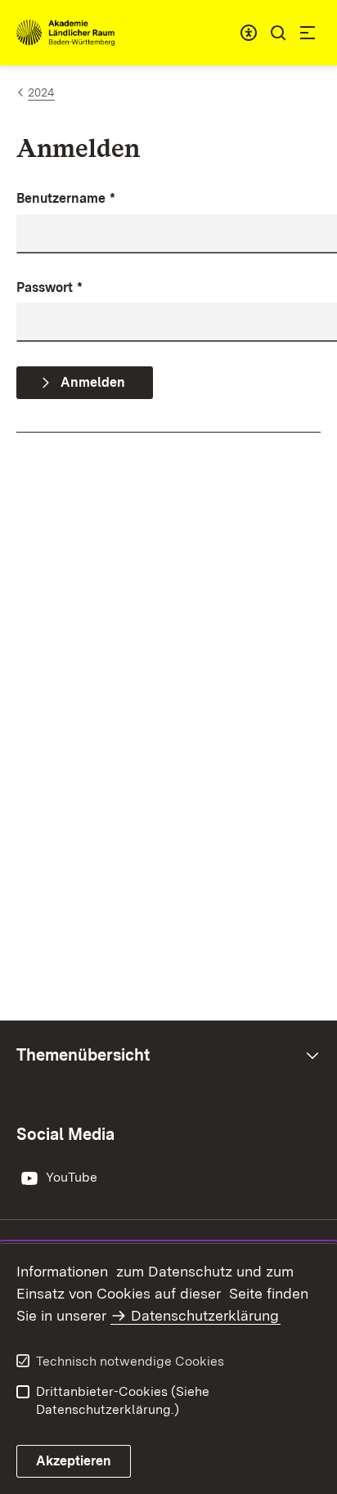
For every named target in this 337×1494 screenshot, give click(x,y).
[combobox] (249, 33)
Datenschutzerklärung (205, 1315)
